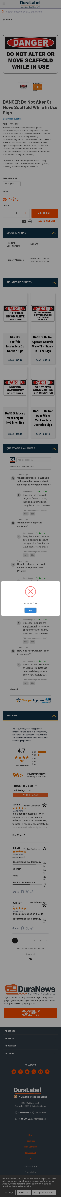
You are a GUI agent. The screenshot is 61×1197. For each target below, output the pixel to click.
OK (30, 610)
